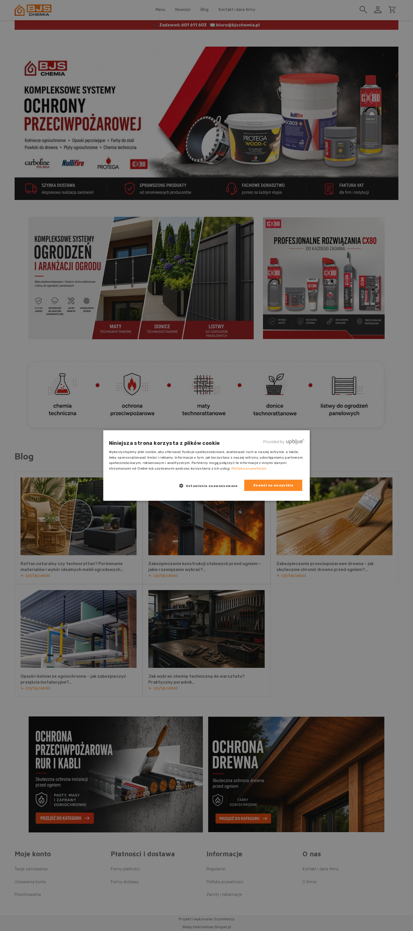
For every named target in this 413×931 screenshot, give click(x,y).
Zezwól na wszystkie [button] (273, 485)
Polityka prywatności (249, 468)
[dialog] (206, 465)
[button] (210, 485)
